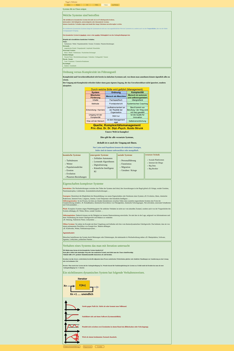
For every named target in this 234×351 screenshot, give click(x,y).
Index (68, 5)
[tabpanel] (117, 40)
